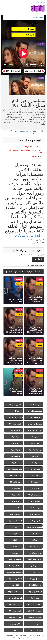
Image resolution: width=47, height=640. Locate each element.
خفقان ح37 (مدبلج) (15, 617)
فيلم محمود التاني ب (35, 630)
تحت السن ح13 (35, 572)
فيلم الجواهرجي (15, 624)
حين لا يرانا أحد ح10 (34, 585)
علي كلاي (35, 540)
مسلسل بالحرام (35, 566)
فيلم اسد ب (34, 624)
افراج (15, 540)
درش (15, 533)
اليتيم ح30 (35, 475)
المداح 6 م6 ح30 (15, 430)
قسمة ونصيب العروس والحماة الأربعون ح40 (35, 411)
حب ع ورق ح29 (35, 578)
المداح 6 (15, 527)
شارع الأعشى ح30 (15, 475)
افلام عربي (15, 501)
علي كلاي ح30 (35, 443)
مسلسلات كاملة (35, 501)
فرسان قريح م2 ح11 (35, 591)
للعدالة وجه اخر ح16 (15, 578)
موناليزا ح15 (15, 437)
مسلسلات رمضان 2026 (15, 572)
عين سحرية (15, 553)
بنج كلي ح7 (15, 411)
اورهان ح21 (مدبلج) (15, 604)
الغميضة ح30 (35, 482)
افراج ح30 (15, 443)
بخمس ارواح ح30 (35, 469)
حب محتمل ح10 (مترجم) (34, 424)
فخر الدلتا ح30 (15, 488)
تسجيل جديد (33, 254)
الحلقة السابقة (33, 70)
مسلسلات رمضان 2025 (35, 495)
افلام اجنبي (15, 508)
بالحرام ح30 (15, 462)
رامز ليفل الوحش (35, 553)
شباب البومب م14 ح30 (15, 469)
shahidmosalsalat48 (23, 131)
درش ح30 (35, 437)
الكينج (35, 533)
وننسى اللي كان (35, 546)
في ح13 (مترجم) (35, 417)
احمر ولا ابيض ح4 (15, 404)
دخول (42, 254)
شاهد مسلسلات (29, 235)
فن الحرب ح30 (15, 456)
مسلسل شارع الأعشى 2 (34, 559)
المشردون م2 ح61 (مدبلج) (35, 617)
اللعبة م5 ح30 (34, 598)
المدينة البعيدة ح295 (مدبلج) (15, 424)
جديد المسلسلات (35, 508)
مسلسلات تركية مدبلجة (29, 240)
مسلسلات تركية (15, 514)
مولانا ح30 (35, 462)
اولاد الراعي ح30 (15, 482)
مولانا (15, 546)
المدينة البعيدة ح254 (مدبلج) (15, 611)
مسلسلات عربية (35, 514)
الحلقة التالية (12, 70)
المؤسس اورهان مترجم (35, 527)
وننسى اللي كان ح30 (35, 450)
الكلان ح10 (15, 585)
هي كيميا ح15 (35, 488)
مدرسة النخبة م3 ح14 (15, 591)
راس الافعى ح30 (15, 450)
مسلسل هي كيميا (15, 559)
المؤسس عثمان (35, 520)
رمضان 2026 (35, 404)
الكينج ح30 (35, 456)
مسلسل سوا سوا (15, 566)
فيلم (15, 630)
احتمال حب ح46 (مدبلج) (35, 611)
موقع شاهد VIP (15, 495)
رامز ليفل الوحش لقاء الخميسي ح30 (34, 430)
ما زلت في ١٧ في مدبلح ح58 (35, 605)
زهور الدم (32, 243)
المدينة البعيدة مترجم (15, 520)
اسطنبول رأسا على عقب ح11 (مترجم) (15, 418)
